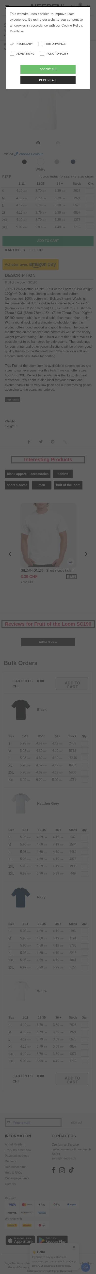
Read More (17, 31)
